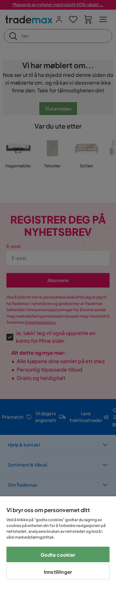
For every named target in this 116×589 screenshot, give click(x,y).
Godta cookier (58, 555)
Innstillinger (58, 572)
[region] (58, 542)
